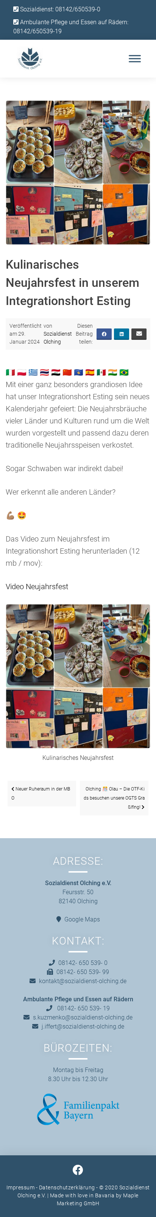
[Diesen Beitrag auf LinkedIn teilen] (121, 334)
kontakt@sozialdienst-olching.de (82, 981)
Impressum (20, 1187)
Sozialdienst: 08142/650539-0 (59, 9)
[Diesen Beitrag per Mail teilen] (139, 334)
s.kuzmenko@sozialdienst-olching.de (83, 1017)
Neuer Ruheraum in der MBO (40, 793)
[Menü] (135, 58)
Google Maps (82, 919)
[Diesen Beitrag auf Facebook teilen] (104, 334)
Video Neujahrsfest (37, 586)
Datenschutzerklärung (67, 1187)
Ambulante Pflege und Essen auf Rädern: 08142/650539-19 (70, 27)
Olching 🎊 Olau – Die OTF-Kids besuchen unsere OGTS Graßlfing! (114, 798)
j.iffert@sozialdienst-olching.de (83, 1026)
